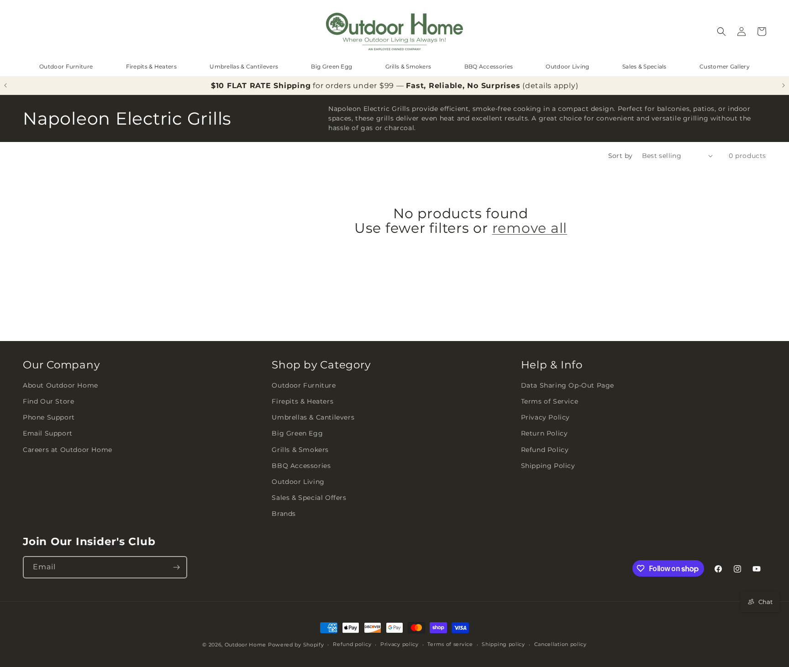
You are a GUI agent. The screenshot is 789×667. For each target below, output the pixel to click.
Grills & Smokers (408, 66)
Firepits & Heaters (151, 66)
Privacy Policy (545, 417)
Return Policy (544, 433)
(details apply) (550, 85)
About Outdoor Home (60, 385)
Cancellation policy (560, 644)
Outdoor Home (245, 644)
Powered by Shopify (296, 644)
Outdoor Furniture (66, 66)
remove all (530, 228)
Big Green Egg (331, 66)
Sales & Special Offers (309, 498)
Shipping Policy (548, 466)
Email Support (48, 433)
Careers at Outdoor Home (67, 450)
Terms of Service (550, 401)
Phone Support (49, 417)
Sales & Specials (644, 66)
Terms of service (450, 644)
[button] (721, 31)
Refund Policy (545, 450)
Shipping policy (503, 644)
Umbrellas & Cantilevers (244, 66)
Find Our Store (48, 401)
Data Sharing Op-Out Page (567, 385)
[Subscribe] (176, 567)
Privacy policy (399, 644)
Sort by (620, 156)
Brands (284, 513)
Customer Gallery (725, 66)
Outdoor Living (567, 66)
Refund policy (352, 644)
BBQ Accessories (488, 66)
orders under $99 (360, 85)
